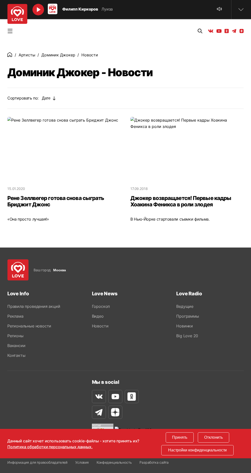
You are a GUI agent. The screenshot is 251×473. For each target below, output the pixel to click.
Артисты (27, 54)
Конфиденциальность (114, 462)
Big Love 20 (187, 335)
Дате (46, 98)
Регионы (15, 335)
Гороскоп (101, 306)
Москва (59, 270)
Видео (98, 316)
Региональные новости (29, 326)
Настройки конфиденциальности (197, 450)
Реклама (15, 316)
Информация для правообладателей (37, 462)
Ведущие (184, 306)
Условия (82, 462)
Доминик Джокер (58, 54)
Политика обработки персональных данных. (50, 446)
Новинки (184, 326)
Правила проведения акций (33, 306)
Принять (179, 437)
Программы (187, 316)
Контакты (16, 355)
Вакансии (16, 345)
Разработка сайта (153, 462)
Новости (100, 326)
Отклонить (213, 437)
